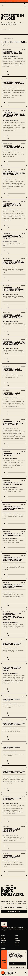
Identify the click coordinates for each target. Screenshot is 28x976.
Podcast (3, 942)
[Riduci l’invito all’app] (25, 952)
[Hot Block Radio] (2, 5)
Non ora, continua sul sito (17, 967)
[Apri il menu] (24, 5)
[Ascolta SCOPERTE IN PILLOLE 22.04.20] (4, 713)
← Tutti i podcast (6, 29)
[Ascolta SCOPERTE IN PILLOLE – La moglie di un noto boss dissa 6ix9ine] (4, 523)
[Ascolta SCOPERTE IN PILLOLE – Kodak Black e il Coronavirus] (4, 845)
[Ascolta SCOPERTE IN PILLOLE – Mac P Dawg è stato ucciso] (4, 788)
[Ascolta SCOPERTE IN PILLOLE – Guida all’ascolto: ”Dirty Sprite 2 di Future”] (4, 193)
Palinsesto (3, 940)
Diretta (3, 938)
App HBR (3, 945)
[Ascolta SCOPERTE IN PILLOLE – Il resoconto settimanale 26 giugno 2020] (4, 277)
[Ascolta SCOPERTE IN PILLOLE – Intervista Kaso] (4, 411)
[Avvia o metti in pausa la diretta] (3, 973)
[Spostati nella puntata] (16, 72)
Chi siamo (17, 940)
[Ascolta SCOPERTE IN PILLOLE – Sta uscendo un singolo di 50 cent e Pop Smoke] (4, 359)
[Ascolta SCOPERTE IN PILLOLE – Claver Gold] (4, 818)
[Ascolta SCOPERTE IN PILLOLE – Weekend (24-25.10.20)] (4, 72)
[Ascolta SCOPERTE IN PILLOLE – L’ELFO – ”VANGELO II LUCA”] (4, 161)
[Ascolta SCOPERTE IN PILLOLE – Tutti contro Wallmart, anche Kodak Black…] (4, 304)
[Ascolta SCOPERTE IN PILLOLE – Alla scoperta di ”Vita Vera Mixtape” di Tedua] (4, 443)
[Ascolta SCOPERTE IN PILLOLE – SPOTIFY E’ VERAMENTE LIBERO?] (4, 689)
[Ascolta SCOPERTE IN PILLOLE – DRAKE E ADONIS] (4, 871)
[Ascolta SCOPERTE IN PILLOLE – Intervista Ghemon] (4, 657)
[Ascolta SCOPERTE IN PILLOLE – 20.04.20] (4, 761)
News (16, 938)
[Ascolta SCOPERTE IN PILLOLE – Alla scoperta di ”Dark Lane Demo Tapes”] (4, 603)
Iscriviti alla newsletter (14, 907)
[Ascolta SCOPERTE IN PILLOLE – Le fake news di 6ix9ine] (4, 547)
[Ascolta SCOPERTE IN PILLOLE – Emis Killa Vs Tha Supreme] (4, 737)
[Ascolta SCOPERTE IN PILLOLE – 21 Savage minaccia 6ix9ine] (4, 102)
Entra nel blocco (14, 911)
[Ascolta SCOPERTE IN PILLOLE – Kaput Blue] (4, 472)
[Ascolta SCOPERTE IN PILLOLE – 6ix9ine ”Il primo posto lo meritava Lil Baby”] (4, 332)
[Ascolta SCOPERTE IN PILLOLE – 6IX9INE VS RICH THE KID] (4, 496)
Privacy (17, 945)
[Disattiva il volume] (25, 972)
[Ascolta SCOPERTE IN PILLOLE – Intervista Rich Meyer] (4, 383)
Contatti (17, 942)
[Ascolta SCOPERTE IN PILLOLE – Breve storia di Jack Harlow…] (4, 225)
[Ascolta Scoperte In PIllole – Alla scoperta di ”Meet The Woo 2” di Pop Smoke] (4, 574)
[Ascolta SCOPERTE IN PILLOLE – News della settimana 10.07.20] (4, 250)
